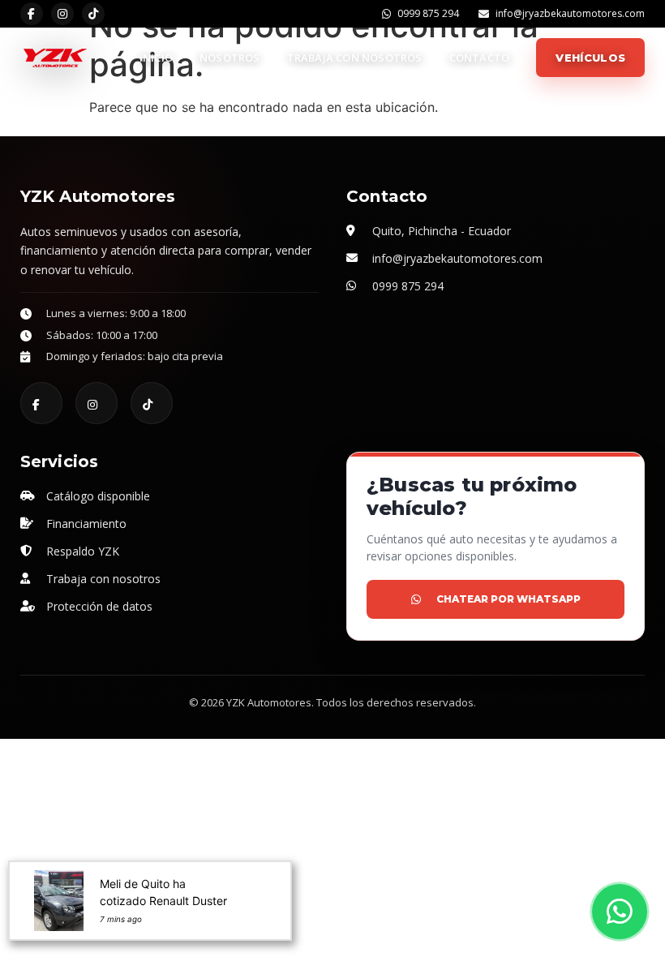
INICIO (156, 57)
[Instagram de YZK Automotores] (62, 13)
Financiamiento (86, 523)
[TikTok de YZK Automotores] (93, 13)
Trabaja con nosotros (103, 578)
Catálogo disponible (98, 496)
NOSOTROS (230, 57)
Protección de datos (99, 606)
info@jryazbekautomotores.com (570, 14)
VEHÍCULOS (590, 57)
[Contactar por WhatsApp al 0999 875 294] (619, 911)
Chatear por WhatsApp (508, 599)
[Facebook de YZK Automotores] (31, 13)
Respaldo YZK (82, 551)
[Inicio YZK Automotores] (54, 57)
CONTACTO (479, 57)
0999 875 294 (428, 14)
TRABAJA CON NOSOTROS (355, 57)
